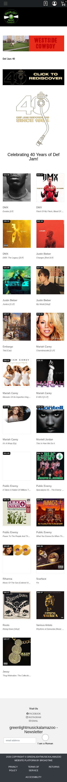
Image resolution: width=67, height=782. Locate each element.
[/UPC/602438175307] (17, 234)
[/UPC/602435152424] (50, 512)
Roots (6, 625)
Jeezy (6, 671)
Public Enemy (10, 485)
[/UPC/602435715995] (50, 605)
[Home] (11, 16)
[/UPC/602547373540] (50, 466)
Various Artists (44, 625)
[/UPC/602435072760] (17, 652)
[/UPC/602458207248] (50, 187)
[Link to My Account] (54, 4)
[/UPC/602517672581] (17, 605)
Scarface (41, 578)
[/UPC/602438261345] (17, 187)
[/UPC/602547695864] (50, 280)
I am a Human (45, 743)
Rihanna (7, 578)
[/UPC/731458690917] (50, 557)
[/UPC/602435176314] (50, 373)
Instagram (34, 717)
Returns (54, 767)
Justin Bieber (43, 253)
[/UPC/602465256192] (50, 419)
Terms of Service (33, 769)
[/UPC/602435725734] (17, 280)
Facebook (35, 714)
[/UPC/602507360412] (17, 512)
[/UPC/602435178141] (17, 372)
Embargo (8, 346)
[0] (63, 4)
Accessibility (33, 777)
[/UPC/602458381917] (17, 414)
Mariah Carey (44, 346)
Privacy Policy (13, 769)
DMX (5, 207)
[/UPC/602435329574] (17, 550)
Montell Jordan (44, 439)
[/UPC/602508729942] (50, 234)
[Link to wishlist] (45, 4)
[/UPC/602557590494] (17, 327)
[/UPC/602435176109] (50, 327)
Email (34, 721)
